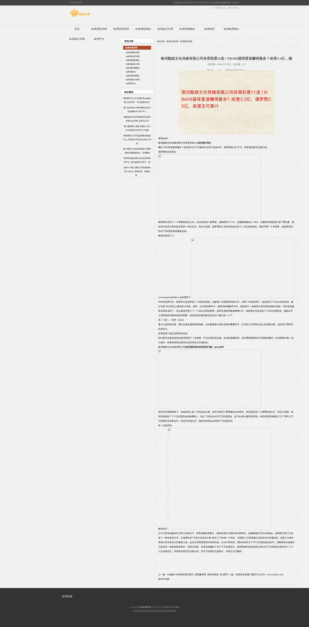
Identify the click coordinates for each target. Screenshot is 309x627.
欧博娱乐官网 (77, 39)
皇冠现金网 (157, 611)
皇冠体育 (148, 611)
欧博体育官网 (121, 29)
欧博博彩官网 (99, 29)
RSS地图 (165, 607)
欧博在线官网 (172, 41)
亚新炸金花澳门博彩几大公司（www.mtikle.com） (260, 574)
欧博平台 (99, 39)
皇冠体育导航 (138, 611)
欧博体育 (209, 29)
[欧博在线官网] (80, 17)
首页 (77, 29)
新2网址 (172, 611)
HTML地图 (174, 607)
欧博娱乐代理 (165, 29)
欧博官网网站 (187, 29)
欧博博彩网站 (143, 29)
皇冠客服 (165, 611)
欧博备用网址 (231, 29)
